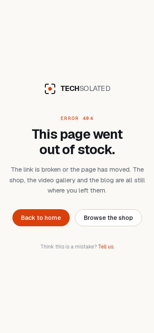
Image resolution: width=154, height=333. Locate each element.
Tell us (105, 246)
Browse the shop (108, 218)
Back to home (41, 218)
